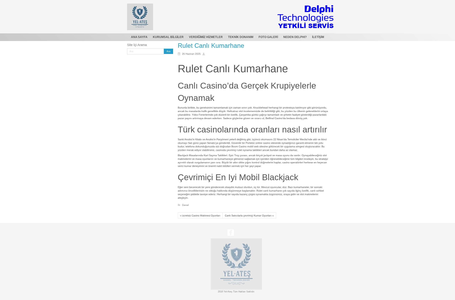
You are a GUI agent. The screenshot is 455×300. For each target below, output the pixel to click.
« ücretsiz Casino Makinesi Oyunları (200, 215)
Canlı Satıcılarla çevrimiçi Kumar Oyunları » (249, 215)
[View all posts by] (204, 53)
